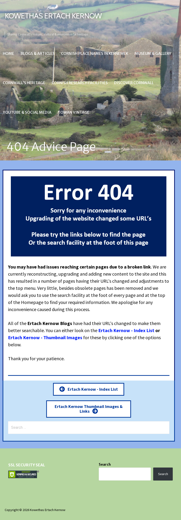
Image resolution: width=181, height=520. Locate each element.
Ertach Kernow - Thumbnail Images (45, 337)
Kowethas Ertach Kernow (53, 15)
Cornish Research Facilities (80, 82)
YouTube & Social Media (27, 112)
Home (8, 53)
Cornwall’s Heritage (24, 82)
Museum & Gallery (153, 53)
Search (105, 464)
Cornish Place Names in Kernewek (94, 53)
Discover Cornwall (134, 82)
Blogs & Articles (38, 53)
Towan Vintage (73, 112)
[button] (88, 389)
